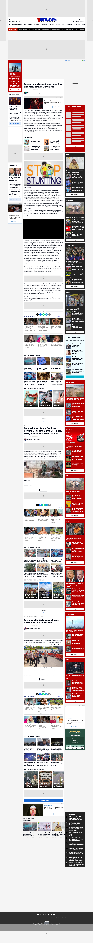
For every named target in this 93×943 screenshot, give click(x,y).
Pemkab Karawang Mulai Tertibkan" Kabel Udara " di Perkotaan (78, 636)
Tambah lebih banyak (43, 800)
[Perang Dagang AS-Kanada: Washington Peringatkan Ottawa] (15, 172)
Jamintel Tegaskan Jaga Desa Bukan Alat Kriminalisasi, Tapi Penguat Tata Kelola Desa (30, 596)
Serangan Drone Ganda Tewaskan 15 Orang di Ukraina (78, 603)
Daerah (30, 24)
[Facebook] (40, 314)
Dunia (26, 27)
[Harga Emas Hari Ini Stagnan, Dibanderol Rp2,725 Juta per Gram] (68, 465)
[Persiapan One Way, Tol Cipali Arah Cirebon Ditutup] (60, 779)
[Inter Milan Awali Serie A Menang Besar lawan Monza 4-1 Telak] (68, 281)
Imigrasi (44, 27)
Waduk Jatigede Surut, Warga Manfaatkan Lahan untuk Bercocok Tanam (75, 400)
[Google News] (43, 914)
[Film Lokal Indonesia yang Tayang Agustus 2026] (15, 101)
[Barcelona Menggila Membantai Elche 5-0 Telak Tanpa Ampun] (75, 253)
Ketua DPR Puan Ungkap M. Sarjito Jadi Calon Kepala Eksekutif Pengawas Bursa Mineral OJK (78, 689)
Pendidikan (44, 24)
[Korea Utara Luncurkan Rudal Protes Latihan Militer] (68, 642)
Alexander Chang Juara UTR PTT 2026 (78, 273)
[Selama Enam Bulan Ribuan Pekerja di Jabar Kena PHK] (68, 405)
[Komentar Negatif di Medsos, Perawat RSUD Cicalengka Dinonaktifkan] (46, 142)
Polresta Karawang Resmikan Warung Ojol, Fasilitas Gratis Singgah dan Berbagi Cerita (56, 383)
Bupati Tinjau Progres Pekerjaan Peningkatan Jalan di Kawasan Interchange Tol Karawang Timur (56, 368)
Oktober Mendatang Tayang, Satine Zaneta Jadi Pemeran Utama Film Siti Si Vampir (15, 113)
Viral (81, 27)
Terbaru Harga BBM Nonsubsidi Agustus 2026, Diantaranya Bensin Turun (76, 823)
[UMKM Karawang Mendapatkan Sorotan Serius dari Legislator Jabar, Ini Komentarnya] (68, 452)
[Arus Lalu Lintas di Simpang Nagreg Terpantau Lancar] (30, 742)
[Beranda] (25, 81)
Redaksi (28, 918)
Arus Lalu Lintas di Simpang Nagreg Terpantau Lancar (29, 749)
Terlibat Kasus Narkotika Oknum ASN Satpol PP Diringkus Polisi (77, 503)
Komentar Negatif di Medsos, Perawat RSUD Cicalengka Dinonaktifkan (56, 141)
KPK (39, 27)
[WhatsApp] (43, 314)
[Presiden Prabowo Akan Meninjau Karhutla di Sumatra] (75, 208)
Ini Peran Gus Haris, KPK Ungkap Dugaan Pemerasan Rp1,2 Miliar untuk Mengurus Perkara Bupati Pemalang (76, 859)
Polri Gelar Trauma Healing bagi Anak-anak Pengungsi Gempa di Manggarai (78, 358)
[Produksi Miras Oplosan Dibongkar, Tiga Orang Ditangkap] (68, 412)
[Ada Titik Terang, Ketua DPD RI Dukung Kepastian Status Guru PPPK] (75, 668)
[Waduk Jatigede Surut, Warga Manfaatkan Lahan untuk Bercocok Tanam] (75, 390)
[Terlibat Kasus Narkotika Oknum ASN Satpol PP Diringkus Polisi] (68, 504)
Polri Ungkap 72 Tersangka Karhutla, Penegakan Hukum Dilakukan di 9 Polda (78, 345)
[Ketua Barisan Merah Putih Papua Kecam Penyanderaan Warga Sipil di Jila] (68, 352)
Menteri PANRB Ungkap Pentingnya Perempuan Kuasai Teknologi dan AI (78, 648)
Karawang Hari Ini (17, 24)
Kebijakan (52, 918)
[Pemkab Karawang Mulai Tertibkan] (68, 636)
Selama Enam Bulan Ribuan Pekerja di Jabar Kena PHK (78, 405)
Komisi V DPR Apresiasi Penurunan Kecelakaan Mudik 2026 (43, 749)
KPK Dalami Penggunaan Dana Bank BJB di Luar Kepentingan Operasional (77, 556)
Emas (64, 27)
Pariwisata (69, 24)
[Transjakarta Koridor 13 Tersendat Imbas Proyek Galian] (68, 327)
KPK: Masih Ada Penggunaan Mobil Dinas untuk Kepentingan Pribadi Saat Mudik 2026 (57, 764)
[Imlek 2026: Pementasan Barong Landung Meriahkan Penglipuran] (45, 590)
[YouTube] (48, 914)
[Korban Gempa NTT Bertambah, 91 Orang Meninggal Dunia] (68, 222)
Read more (43, 490)
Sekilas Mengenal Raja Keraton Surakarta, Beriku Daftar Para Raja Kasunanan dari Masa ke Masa (76, 864)
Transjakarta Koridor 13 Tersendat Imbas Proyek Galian (77, 326)
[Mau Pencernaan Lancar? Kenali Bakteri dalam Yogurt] (26, 148)
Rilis (65, 918)
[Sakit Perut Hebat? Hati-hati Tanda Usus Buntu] (26, 142)
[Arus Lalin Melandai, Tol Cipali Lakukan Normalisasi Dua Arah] (30, 757)
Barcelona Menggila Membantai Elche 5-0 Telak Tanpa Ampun (15, 186)
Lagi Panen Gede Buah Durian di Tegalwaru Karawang (42, 383)
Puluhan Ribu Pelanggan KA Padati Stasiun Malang (74, 308)
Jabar (10, 27)
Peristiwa (36, 24)
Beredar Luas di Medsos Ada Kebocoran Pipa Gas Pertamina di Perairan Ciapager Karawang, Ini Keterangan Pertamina (76, 854)
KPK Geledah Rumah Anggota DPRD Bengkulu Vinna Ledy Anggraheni (78, 550)
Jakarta (15, 27)
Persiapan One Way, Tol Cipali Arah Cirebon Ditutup (58, 785)
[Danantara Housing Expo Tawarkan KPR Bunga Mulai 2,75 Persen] (68, 228)
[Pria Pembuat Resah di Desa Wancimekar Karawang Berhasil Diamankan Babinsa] (30, 553)
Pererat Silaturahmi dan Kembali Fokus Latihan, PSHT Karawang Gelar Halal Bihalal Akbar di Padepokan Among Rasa (56, 749)
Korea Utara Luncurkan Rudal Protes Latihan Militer (77, 642)
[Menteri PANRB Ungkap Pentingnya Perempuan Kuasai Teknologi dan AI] (68, 649)
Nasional (21, 27)
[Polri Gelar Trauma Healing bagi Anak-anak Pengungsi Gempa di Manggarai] (68, 359)
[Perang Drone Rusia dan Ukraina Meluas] (68, 597)
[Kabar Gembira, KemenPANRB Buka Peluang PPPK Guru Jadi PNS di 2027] (68, 683)
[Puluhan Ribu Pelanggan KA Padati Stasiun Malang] (75, 300)
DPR (35, 27)
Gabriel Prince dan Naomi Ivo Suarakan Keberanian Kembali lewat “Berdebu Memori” (15, 80)
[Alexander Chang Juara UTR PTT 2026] (68, 275)
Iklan (63, 918)
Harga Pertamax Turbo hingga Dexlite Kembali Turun (75, 834)
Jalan (63, 24)
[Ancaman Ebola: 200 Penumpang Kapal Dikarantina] (45, 398)
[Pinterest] (54, 914)
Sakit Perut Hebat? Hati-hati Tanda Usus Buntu (36, 141)
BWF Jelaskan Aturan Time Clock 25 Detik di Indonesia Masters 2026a (76, 829)
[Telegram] (46, 314)
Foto (77, 27)
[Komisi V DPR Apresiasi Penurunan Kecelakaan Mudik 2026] (43, 742)
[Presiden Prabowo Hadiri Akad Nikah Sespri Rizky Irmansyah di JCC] (68, 235)
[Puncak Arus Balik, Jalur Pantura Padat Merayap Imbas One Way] (43, 757)
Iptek (73, 27)
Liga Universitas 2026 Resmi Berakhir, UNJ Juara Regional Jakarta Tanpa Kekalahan (78, 268)
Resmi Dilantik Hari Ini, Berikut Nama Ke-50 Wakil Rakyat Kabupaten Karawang (76, 839)
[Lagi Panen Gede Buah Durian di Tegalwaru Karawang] (43, 376)
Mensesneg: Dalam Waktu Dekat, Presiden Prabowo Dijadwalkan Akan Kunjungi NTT (77, 365)
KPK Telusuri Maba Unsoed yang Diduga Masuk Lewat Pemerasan (73, 538)
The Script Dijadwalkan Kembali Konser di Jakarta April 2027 (14, 75)
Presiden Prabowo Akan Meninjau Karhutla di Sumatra (75, 216)
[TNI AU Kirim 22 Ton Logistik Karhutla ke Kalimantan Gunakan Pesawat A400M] (68, 371)
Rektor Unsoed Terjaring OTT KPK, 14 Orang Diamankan (77, 544)
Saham (54, 27)
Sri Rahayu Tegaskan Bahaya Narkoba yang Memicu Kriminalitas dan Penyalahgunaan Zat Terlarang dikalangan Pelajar (43, 575)
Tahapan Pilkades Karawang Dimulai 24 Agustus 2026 (58, 834)
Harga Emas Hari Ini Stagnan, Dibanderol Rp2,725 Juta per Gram (78, 464)
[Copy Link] (49, 314)
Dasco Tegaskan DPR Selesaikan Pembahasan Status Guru (77, 695)
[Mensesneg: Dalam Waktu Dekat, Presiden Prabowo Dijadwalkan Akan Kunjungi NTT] (68, 365)
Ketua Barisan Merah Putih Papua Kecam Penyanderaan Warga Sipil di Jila (77, 352)
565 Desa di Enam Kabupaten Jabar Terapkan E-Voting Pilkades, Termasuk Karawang (43, 368)
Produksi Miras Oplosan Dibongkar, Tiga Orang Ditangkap (78, 411)
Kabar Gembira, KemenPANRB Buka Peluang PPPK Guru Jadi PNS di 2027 (77, 682)
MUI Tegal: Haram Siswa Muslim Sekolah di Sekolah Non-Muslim (76, 844)
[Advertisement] (46, 9)
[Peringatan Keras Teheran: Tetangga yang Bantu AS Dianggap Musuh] (68, 591)
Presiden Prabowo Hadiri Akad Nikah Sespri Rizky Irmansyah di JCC (77, 234)
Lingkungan (77, 24)
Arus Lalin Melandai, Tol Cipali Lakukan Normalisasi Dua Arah (30, 764)
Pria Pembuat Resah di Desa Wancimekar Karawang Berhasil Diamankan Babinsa (30, 560)
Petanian (51, 24)
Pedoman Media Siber (36, 918)
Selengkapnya (14, 89)
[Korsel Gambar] (75, 72)
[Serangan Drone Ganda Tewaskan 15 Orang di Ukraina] (68, 604)
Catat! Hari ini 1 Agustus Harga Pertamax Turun (76, 849)
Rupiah (59, 27)
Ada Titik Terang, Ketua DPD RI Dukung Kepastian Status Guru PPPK (75, 677)
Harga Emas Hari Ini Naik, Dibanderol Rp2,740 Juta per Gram (78, 458)
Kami (43, 918)
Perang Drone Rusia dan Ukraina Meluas (78, 596)
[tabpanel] (75, 72)
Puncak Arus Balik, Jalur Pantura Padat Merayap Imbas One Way (43, 764)
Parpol (31, 27)
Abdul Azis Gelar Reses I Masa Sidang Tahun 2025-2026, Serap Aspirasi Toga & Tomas (59, 596)
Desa (25, 24)
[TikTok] (51, 914)
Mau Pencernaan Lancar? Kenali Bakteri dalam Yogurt (35, 148)
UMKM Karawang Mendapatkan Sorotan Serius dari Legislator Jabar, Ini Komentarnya (78, 452)
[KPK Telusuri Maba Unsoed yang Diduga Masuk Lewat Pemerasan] (75, 529)
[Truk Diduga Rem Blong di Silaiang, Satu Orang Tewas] (68, 314)
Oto (69, 27)
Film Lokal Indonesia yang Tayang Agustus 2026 (15, 108)
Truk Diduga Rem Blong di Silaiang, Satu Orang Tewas (77, 313)
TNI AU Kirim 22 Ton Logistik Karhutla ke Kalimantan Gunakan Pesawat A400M (78, 371)
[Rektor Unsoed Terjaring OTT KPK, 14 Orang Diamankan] (68, 544)
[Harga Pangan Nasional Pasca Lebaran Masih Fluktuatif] (45, 779)
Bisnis (49, 27)
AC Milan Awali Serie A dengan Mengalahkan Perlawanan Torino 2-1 (14, 193)
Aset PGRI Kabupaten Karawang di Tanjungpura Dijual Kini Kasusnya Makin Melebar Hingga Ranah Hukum (34, 29)
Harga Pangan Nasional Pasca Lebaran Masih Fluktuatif (44, 785)
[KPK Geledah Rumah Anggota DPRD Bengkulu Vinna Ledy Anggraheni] (68, 550)
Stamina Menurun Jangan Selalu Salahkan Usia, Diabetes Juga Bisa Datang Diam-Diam (56, 148)
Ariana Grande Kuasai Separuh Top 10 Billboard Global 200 (14, 85)
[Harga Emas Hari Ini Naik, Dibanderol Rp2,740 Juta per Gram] (68, 458)
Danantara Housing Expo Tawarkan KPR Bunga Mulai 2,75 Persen (78, 228)
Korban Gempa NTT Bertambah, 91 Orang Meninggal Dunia (76, 29)
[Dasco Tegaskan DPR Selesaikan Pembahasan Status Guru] (68, 696)
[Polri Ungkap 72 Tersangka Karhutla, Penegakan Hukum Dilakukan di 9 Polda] (68, 346)
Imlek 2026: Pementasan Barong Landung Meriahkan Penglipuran (44, 596)
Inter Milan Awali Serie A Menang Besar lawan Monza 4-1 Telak (78, 281)
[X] (37, 314)
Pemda (58, 24)
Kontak (47, 918)
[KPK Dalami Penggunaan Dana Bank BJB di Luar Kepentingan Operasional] (68, 557)
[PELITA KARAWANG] (46, 20)
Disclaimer (58, 918)
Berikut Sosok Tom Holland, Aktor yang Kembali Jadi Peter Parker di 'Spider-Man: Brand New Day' (15, 119)
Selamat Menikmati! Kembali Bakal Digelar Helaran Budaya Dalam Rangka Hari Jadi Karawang (44, 834)
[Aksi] (75, 622)
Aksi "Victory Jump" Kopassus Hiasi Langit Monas (74, 631)
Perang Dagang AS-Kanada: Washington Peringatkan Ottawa (15, 179)
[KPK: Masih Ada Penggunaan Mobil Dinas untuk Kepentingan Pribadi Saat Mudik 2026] (57, 757)
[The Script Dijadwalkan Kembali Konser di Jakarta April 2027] (15, 67)
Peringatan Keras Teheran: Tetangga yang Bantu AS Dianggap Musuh (78, 590)
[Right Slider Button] (84, 24)
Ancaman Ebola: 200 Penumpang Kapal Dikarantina (45, 404)
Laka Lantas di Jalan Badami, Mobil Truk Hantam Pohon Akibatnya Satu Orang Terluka (30, 575)
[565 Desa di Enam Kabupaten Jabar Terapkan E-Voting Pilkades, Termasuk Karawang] (43, 361)
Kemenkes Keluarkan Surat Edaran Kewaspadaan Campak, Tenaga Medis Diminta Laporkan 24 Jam (59, 404)
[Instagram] (46, 914)
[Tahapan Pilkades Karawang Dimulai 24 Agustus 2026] (59, 826)
